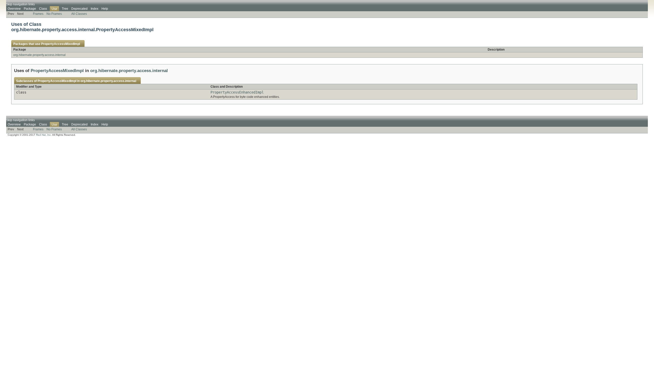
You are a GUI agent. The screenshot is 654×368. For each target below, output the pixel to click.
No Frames (54, 14)
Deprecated (79, 8)
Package (30, 8)
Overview (14, 8)
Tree (65, 8)
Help (104, 8)
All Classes (79, 14)
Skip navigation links (20, 4)
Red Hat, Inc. (44, 134)
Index (94, 8)
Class (43, 8)
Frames (38, 14)
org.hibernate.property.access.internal (39, 55)
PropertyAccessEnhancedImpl (237, 92)
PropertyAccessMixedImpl (60, 44)
